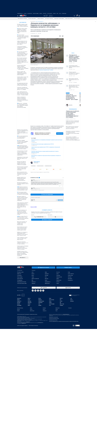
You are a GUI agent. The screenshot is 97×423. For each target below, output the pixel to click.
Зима (46, 272)
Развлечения (58, 280)
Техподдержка (19, 280)
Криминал (47, 273)
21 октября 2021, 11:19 (34, 33)
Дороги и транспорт (35, 278)
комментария (36, 36)
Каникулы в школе (40, 165)
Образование (47, 283)
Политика (58, 275)
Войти (34, 200)
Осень (57, 273)
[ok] (38, 291)
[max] (41, 291)
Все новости (23, 22)
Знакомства (29, 13)
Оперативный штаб (48, 165)
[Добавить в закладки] (60, 36)
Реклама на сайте (20, 272)
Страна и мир (70, 275)
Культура (46, 275)
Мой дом (46, 278)
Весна (33, 275)
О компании (19, 275)
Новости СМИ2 (34, 206)
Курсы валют (49, 13)
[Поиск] (74, 15)
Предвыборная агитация (21, 281)
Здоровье (33, 283)
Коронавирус (33, 165)
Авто (32, 272)
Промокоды (64, 13)
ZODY (57, 13)
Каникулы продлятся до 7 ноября (46, 69)
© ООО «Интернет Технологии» (33, 325)
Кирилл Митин (37, 161)
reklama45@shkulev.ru (66, 314)
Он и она (58, 272)
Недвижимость (20, 13)
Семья (57, 283)
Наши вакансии (20, 278)
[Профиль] (79, 15)
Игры (60, 13)
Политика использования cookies (54, 318)
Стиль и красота (71, 273)
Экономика (70, 278)
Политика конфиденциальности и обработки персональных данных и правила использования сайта (63, 321)
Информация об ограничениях (53, 317)
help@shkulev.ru (24, 323)
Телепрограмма (36, 13)
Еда (32, 280)
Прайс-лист (19, 273)
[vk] (35, 291)
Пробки (54, 13)
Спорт (69, 272)
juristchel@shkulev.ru (40, 322)
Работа (57, 278)
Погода (25, 13)
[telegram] (33, 291)
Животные (34, 281)
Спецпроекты (70, 280)
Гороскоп (44, 13)
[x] (43, 291)
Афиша (40, 13)
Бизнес (33, 273)
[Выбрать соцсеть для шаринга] (63, 36)
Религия (57, 281)
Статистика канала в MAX (21, 283)
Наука (46, 280)
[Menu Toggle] (18, 15)
